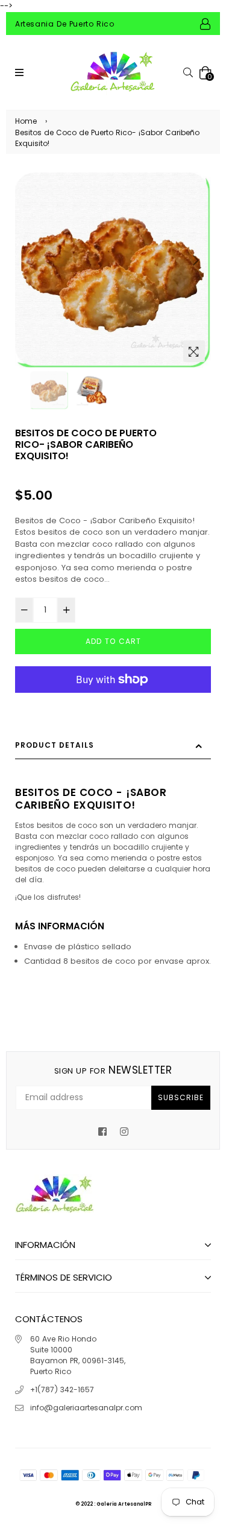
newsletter (113, 1070)
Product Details (54, 745)
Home (26, 121)
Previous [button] (30, 260)
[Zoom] (194, 351)
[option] (113, 270)
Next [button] (196, 260)
